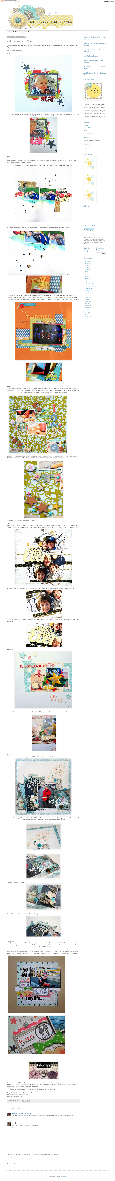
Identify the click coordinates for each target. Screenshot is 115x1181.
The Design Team (17, 31)
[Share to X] (26, 1101)
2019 (86, 265)
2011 (86, 314)
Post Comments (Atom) (19, 1163)
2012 (86, 312)
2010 (86, 316)
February (88, 307)
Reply (13, 1117)
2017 (86, 269)
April (87, 303)
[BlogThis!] (24, 1101)
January (88, 309)
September (89, 293)
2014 (86, 276)
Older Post (76, 1157)
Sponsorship (27, 31)
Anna (13, 1123)
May (87, 301)
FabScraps (37, 1059)
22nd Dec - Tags (90, 284)
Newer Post (10, 1157)
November (89, 288)
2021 (86, 261)
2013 (86, 278)
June (87, 299)
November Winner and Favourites (94, 282)
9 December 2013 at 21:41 (23, 1123)
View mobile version (44, 1160)
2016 (86, 272)
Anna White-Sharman (89, 133)
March (88, 305)
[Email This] (23, 1101)
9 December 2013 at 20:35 (24, 1113)
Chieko (86, 148)
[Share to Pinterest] (29, 1101)
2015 (86, 274)
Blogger (64, 1176)
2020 (86, 263)
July (87, 297)
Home (8, 31)
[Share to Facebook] (28, 1101)
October (88, 290)
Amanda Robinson (88, 128)
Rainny (86, 150)
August (88, 295)
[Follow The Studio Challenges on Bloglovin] (89, 230)
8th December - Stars (91, 286)
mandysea (14, 1113)
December (89, 280)
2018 (86, 267)
